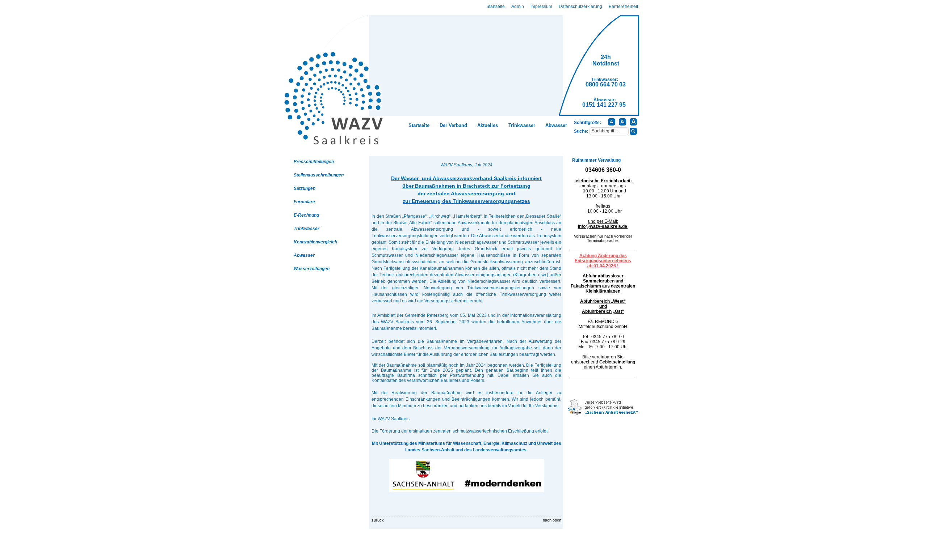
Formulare (304, 201)
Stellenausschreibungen (319, 175)
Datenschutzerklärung (580, 6)
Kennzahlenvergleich (315, 241)
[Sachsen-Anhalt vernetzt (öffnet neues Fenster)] (603, 413)
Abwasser (556, 125)
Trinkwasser (521, 125)
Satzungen (304, 188)
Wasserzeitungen (312, 268)
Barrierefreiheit (623, 6)
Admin (517, 6)
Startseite (495, 6)
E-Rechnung (306, 215)
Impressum (541, 6)
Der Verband (453, 125)
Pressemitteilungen (314, 161)
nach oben (552, 520)
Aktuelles (487, 125)
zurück (378, 520)
